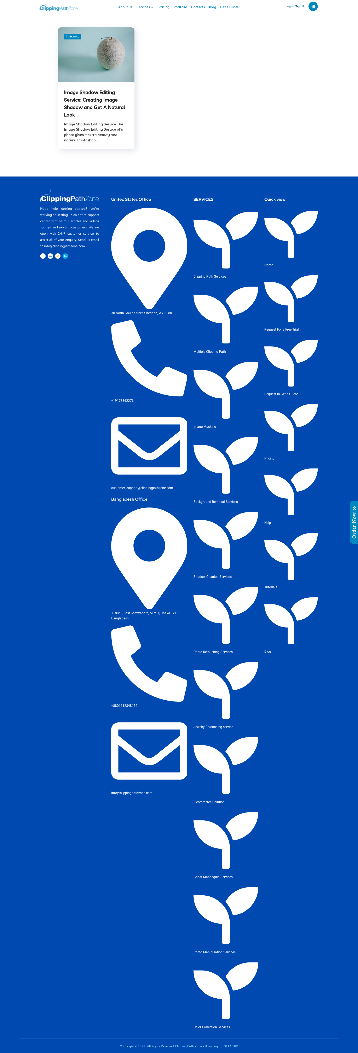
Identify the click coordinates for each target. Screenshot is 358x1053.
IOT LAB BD (230, 1046)
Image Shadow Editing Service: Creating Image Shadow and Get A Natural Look (94, 103)
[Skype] (65, 256)
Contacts (198, 7)
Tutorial (72, 36)
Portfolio (180, 7)
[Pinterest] (57, 256)
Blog (212, 7)
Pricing (163, 7)
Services (143, 7)
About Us (125, 7)
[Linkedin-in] (50, 256)
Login (289, 6)
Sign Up (300, 6)
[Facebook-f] (43, 256)
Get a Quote (229, 7)
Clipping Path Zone (188, 1046)
